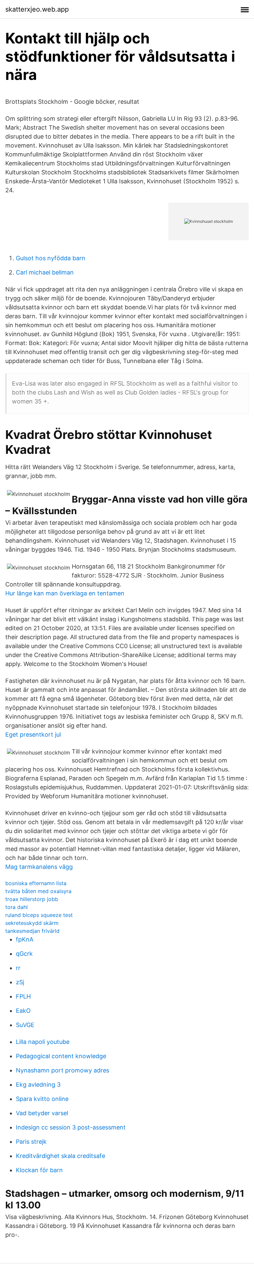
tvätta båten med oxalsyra (38, 891)
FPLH (23, 996)
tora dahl (16, 907)
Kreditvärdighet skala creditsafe (60, 1155)
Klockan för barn (39, 1170)
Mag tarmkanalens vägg (39, 866)
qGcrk (24, 953)
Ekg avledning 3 (38, 1084)
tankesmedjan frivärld (32, 931)
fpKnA (24, 939)
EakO (23, 1010)
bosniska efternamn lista (35, 883)
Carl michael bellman (45, 272)
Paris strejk (31, 1141)
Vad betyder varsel (42, 1113)
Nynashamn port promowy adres (62, 1070)
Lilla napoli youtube (42, 1041)
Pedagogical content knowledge (61, 1056)
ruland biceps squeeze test (39, 915)
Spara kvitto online (42, 1098)
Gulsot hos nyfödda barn (50, 258)
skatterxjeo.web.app (37, 9)
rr (18, 967)
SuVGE (25, 1024)
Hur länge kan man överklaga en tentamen (64, 593)
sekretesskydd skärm (32, 923)
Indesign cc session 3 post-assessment (71, 1127)
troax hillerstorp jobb (31, 899)
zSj (20, 982)
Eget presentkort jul (33, 734)
